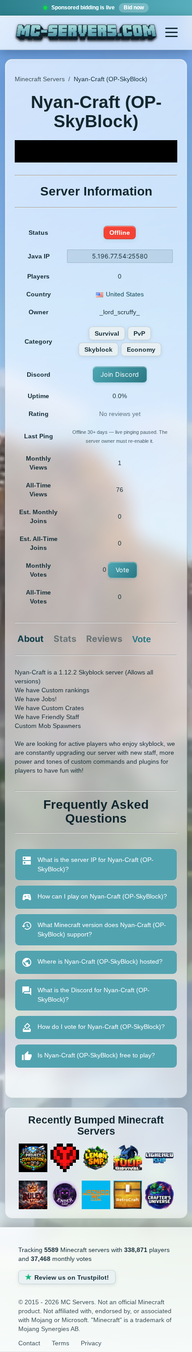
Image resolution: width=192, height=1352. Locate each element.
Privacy (91, 1343)
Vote (122, 570)
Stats (65, 639)
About (30, 639)
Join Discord (119, 374)
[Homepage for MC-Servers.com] (86, 33)
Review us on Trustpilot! (71, 1277)
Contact (29, 1343)
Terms (60, 1343)
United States (125, 294)
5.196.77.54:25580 (120, 256)
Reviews (104, 639)
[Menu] (171, 32)
